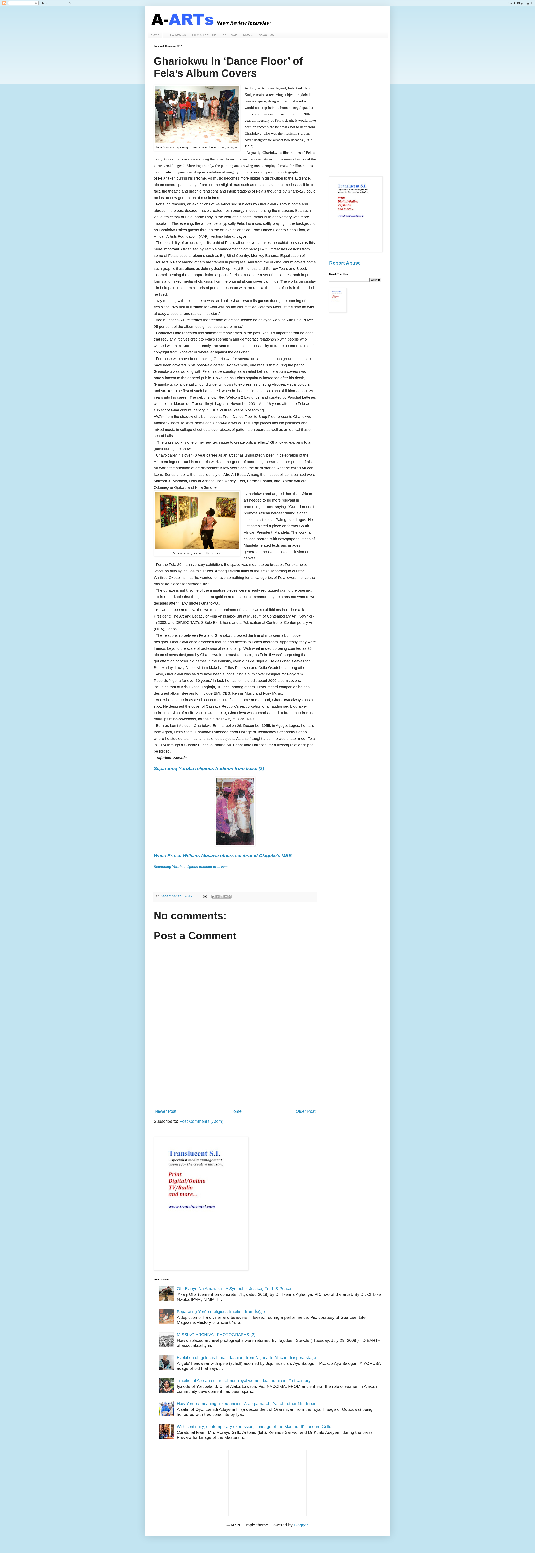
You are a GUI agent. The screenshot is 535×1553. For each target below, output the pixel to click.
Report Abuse (345, 263)
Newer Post (165, 1111)
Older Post (306, 1111)
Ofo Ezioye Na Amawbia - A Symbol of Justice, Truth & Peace (234, 1288)
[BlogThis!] (217, 897)
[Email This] (213, 897)
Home (236, 1111)
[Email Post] (204, 896)
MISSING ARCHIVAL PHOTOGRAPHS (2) (216, 1334)
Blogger (301, 1525)
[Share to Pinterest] (229, 897)
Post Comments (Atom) (201, 1121)
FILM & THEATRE (204, 34)
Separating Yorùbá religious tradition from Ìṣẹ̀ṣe (221, 1311)
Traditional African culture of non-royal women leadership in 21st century (244, 1380)
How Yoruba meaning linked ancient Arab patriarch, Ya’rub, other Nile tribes (246, 1403)
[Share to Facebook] (225, 897)
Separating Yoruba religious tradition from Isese (191, 867)
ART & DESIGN (176, 34)
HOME (154, 34)
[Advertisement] (235, 1070)
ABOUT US (266, 34)
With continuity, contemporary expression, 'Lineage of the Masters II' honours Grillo (254, 1426)
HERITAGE (229, 34)
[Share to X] (221, 897)
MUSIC (248, 34)
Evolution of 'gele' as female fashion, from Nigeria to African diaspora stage (246, 1357)
